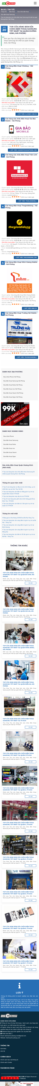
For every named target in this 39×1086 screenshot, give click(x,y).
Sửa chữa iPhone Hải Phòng (11, 377)
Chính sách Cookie (6, 1062)
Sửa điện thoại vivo (9, 448)
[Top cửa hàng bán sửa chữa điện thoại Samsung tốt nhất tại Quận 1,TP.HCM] (19, 741)
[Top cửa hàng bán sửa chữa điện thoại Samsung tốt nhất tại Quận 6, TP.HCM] (19, 914)
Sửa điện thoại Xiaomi (9, 452)
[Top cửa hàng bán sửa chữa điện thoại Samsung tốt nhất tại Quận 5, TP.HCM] (19, 880)
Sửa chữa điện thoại (23, 11)
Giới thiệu (3, 1048)
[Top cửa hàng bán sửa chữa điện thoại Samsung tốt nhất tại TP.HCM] (19, 707)
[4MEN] (15, 425)
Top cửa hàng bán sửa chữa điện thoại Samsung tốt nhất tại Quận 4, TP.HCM (18, 823)
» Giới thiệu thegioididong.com (26, 257)
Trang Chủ (4, 11)
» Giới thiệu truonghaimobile (26, 357)
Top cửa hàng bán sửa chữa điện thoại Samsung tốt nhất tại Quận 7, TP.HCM (18, 962)
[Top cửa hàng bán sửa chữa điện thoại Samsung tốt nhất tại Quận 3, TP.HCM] (19, 845)
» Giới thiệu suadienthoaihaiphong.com (23, 150)
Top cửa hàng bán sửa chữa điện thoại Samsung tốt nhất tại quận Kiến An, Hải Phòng (18, 684)
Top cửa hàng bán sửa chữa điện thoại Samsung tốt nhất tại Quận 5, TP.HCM (18, 893)
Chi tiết (30, 583)
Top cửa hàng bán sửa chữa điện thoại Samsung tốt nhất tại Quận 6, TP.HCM (18, 927)
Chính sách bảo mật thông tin (9, 1059)
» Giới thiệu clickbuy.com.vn (27, 114)
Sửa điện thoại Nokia (9, 444)
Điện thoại (12, 11)
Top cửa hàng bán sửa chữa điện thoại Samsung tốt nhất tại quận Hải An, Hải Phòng (18, 611)
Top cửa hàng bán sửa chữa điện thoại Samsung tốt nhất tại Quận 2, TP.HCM (18, 789)
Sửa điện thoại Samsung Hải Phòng (14, 381)
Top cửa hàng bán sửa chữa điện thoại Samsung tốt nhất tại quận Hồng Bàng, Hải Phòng (18, 647)
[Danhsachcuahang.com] (9, 3)
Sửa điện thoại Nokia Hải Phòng (12, 385)
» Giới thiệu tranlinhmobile (27, 201)
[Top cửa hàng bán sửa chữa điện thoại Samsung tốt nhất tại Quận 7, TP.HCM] (19, 949)
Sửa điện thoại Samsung (8, 14)
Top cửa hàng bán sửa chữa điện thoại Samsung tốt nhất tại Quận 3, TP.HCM (18, 858)
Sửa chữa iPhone (8, 436)
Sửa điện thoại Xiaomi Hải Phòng (13, 393)
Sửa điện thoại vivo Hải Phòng (12, 389)
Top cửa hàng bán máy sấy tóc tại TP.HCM (16, 496)
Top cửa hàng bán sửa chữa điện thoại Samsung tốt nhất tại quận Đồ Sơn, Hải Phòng (18, 574)
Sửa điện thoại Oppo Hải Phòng (12, 397)
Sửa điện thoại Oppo (9, 456)
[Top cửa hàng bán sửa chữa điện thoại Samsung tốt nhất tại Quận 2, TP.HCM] (19, 776)
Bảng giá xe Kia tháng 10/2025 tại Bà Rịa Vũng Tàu (18, 517)
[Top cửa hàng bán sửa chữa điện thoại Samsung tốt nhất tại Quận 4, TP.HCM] (19, 811)
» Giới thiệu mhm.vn (30, 308)
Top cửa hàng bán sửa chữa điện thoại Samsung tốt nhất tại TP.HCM (18, 719)
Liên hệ (2, 1051)
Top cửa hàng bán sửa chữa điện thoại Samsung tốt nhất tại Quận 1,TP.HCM (18, 754)
